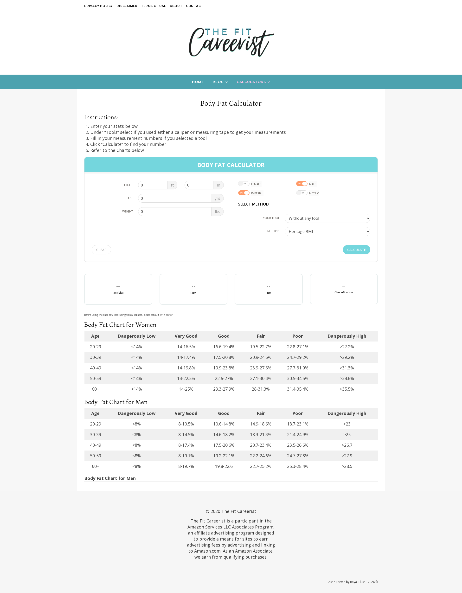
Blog (218, 82)
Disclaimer (126, 6)
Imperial (257, 193)
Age (130, 198)
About (176, 6)
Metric (314, 193)
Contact (194, 6)
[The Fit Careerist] (231, 42)
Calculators (251, 82)
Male (312, 184)
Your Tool (271, 218)
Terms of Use (153, 6)
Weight (127, 211)
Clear (101, 249)
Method (273, 231)
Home (198, 82)
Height (128, 185)
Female (256, 184)
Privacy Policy (98, 6)
